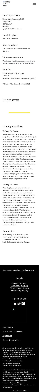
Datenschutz (7, 327)
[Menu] (34, 4)
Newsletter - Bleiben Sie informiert (18, 270)
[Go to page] (19, 303)
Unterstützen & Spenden (12, 331)
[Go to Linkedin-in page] (15, 303)
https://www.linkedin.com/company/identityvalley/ (19, 78)
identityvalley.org (18, 73)
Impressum (7, 336)
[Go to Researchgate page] (23, 303)
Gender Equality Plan (11, 340)
